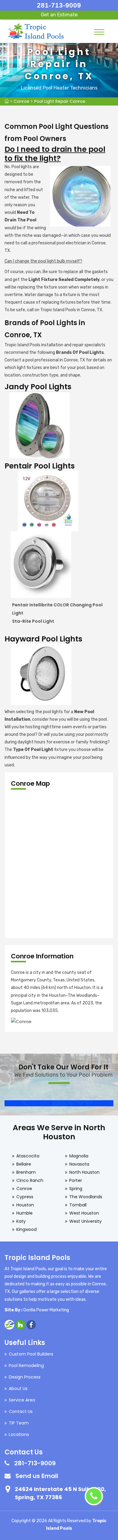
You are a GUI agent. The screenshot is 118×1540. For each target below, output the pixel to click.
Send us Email (36, 1476)
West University (85, 1221)
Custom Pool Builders (31, 1354)
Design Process (25, 1377)
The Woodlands (85, 1197)
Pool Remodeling (26, 1365)
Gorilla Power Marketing (46, 1310)
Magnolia (78, 1156)
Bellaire (23, 1164)
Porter (75, 1180)
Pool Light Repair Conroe (59, 101)
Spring (75, 1189)
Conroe (21, 101)
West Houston (84, 1213)
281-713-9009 (59, 5)
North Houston (84, 1172)
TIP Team (19, 1423)
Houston (25, 1205)
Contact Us (21, 1411)
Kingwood (26, 1229)
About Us (18, 1388)
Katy (21, 1221)
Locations (19, 1434)
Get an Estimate (59, 15)
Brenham (26, 1172)
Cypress (24, 1197)
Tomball (78, 1205)
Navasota (79, 1164)
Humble (24, 1213)
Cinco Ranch (29, 1180)
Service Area (22, 1400)
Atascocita (27, 1156)
